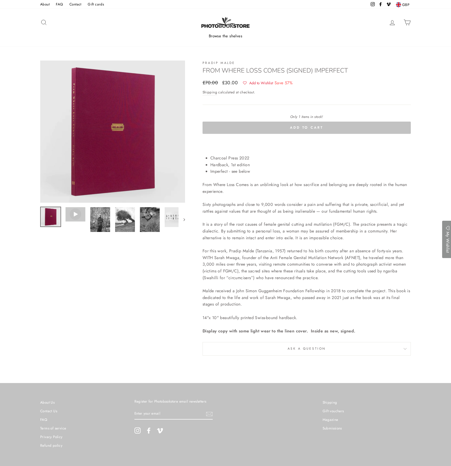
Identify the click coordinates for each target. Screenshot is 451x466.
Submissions (332, 428)
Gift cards (96, 4)
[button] (258, 82)
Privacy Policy (51, 436)
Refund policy (51, 445)
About (45, 4)
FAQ (59, 4)
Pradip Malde (219, 63)
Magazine (330, 419)
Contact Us (48, 411)
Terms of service (53, 428)
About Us (47, 402)
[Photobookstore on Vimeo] (160, 430)
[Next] (182, 219)
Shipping (210, 92)
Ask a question (307, 348)
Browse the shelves (225, 36)
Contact (75, 4)
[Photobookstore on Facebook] (149, 430)
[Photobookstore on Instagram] (137, 430)
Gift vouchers (333, 411)
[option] (112, 131)
